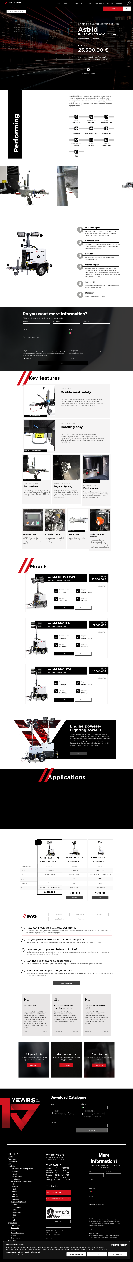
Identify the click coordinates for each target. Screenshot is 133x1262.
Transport (81, 921)
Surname (56, 321)
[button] (88, 3)
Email (25, 329)
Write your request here (31, 337)
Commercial (79, 916)
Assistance (58, 916)
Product (100, 916)
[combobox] (96, 325)
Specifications (59, 921)
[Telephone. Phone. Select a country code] (71, 333)
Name (25, 321)
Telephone (72, 329)
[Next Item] (130, 186)
